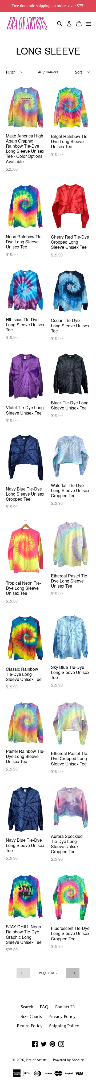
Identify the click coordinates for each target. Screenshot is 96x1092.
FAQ (44, 1006)
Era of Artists (36, 1060)
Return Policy (30, 1025)
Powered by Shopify (68, 1060)
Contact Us (65, 1006)
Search (27, 1006)
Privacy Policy (62, 1016)
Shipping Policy (64, 1025)
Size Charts (31, 1016)
